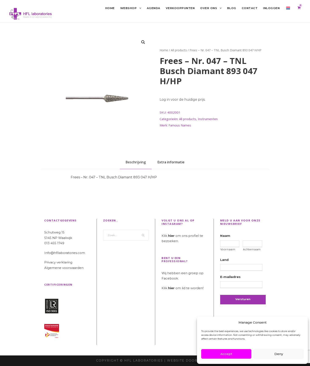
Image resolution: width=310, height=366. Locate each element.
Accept (226, 354)
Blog (231, 8)
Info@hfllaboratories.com (64, 253)
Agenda (153, 8)
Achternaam (252, 249)
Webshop (128, 8)
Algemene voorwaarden (64, 268)
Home (110, 8)
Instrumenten (208, 119)
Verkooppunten (180, 8)
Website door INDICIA (190, 360)
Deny (278, 354)
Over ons (208, 8)
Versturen (243, 299)
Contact (250, 8)
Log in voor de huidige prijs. (182, 100)
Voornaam (227, 249)
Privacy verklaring (58, 262)
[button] (143, 42)
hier (171, 236)
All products (179, 50)
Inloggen (271, 8)
